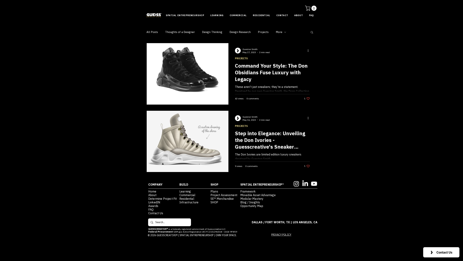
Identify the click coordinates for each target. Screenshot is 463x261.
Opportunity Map (251, 206)
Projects (263, 32)
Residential (186, 198)
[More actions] (309, 50)
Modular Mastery (251, 198)
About (152, 195)
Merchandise (225, 198)
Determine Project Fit (163, 198)
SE (212, 198)
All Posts (152, 32)
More (279, 32)
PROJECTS (241, 58)
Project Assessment (224, 195)
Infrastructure (188, 202)
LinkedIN (154, 202)
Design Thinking (212, 32)
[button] (311, 8)
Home (152, 191)
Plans (214, 191)
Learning (185, 191)
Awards (153, 206)
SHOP (214, 202)
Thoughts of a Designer (180, 32)
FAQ (151, 209)
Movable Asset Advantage (258, 195)
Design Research (240, 32)
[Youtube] (314, 183)
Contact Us (155, 213)
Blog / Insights (250, 202)
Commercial (187, 195)
